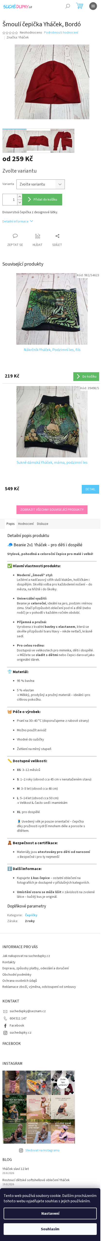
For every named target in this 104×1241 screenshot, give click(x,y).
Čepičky (31, 915)
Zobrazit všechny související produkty (52, 509)
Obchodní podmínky (16, 974)
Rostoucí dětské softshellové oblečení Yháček (36, 1180)
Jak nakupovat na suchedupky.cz (26, 956)
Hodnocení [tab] (26, 523)
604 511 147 (18, 1018)
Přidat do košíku (45, 199)
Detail (90, 489)
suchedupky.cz (20, 1032)
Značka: (18, 37)
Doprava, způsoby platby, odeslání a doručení (35, 968)
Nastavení (50, 1213)
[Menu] (93, 6)
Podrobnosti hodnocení (61, 32)
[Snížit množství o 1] (19, 202)
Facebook (17, 1025)
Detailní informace (15, 221)
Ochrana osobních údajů (19, 980)
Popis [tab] (11, 523)
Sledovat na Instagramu (42, 1150)
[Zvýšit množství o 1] (19, 197)
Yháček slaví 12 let (15, 1169)
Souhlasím (50, 1229)
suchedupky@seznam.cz (28, 1011)
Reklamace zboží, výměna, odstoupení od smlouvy (39, 986)
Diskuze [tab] (42, 523)
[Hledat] (68, 6)
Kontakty (8, 962)
